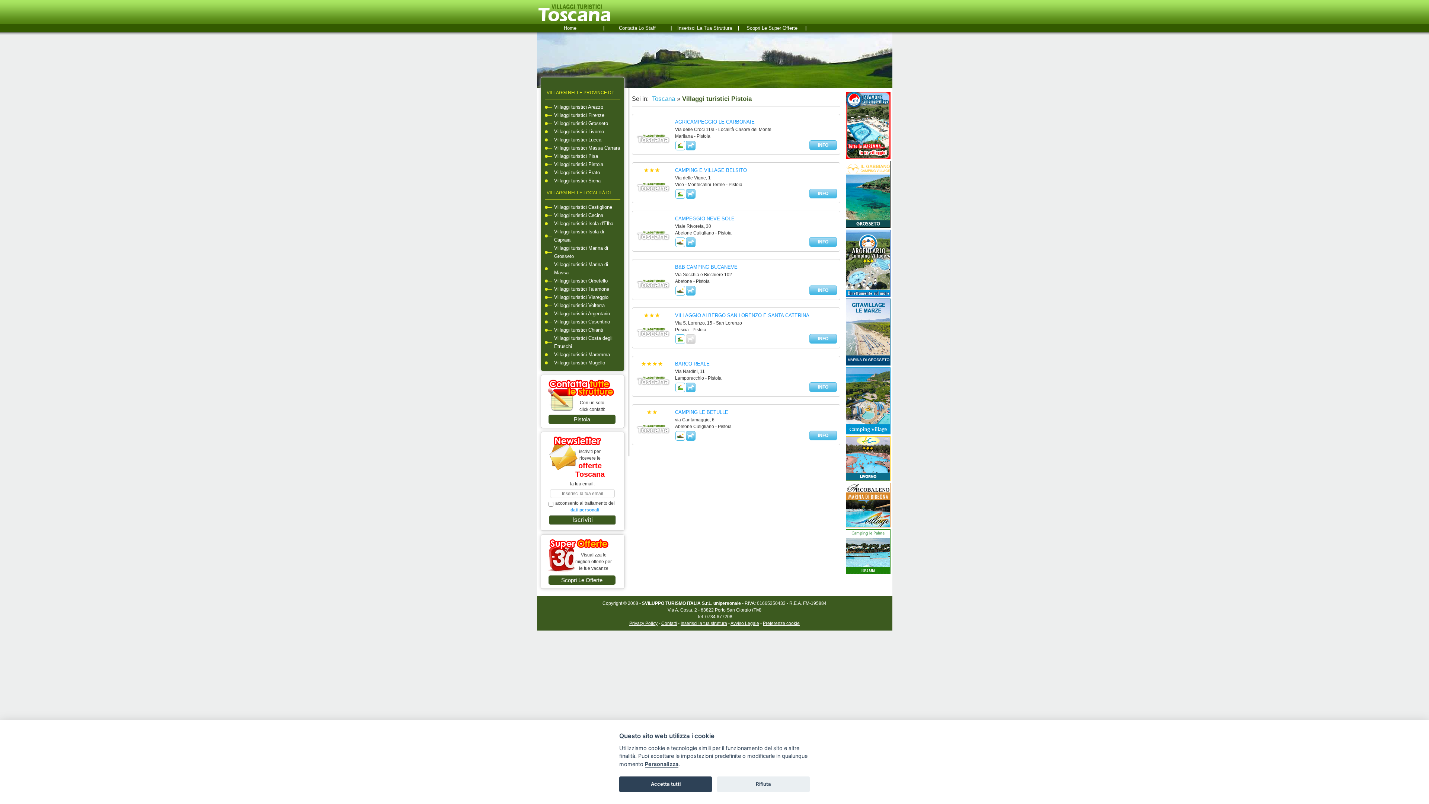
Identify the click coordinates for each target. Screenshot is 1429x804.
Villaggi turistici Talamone (581, 289)
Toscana (662, 98)
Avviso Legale (745, 623)
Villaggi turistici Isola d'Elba (583, 223)
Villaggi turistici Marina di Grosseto (581, 252)
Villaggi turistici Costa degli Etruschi (583, 342)
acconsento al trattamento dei (585, 507)
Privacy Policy (643, 623)
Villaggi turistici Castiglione (583, 207)
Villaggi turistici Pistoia (578, 164)
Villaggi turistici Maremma (582, 354)
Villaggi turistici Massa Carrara (587, 148)
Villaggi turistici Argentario (582, 313)
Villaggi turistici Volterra (579, 305)
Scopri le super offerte (772, 28)
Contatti (669, 623)
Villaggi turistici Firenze (579, 115)
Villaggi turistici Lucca (577, 140)
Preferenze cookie (781, 623)
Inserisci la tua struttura (704, 28)
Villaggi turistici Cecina (578, 215)
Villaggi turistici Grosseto (581, 123)
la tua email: (582, 483)
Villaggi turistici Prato (577, 172)
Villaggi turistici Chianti (578, 330)
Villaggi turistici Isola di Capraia (579, 236)
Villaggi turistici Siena (577, 181)
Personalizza (661, 764)
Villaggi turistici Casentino (582, 322)
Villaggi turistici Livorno (579, 131)
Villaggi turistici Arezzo (578, 107)
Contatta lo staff (637, 28)
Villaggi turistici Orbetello (581, 281)
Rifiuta (763, 784)
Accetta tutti (666, 784)
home (570, 28)
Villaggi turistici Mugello (579, 363)
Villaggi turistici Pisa (576, 156)
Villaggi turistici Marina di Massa (581, 268)
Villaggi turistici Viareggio (581, 297)
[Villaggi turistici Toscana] (574, 21)
